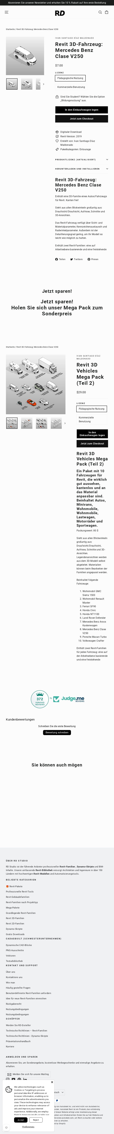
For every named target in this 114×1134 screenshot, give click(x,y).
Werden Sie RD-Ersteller (18, 1025)
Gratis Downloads (15, 934)
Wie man (10, 982)
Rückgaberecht (13, 1004)
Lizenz (59, 73)
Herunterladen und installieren (77, 169)
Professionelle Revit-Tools (20, 891)
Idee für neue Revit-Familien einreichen (26, 998)
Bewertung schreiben (57, 732)
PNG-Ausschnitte (15, 950)
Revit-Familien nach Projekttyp (22, 902)
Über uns (10, 972)
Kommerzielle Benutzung (71, 87)
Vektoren (10, 955)
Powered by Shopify (57, 1124)
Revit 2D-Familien (15, 923)
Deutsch (55, 1092)
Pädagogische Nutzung (70, 78)
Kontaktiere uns (14, 977)
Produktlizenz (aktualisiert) (75, 159)
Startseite (10, 29)
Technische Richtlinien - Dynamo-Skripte (27, 1036)
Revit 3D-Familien (15, 918)
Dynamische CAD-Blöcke (19, 945)
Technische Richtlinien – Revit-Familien (26, 1030)
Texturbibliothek (14, 961)
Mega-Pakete (12, 907)
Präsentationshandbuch (18, 1041)
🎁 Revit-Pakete (14, 886)
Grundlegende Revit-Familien (21, 913)
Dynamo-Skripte (14, 929)
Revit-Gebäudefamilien (17, 897)
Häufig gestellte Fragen (18, 988)
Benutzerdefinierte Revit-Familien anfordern (28, 993)
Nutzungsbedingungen (17, 1009)
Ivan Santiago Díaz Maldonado (74, 38)
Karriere (10, 1046)
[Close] (52, 1082)
